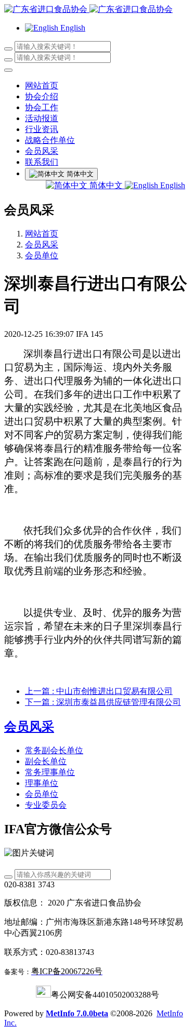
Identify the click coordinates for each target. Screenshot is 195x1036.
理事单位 (41, 783)
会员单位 (41, 255)
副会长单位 (46, 761)
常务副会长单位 (54, 750)
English (171, 185)
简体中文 (106, 185)
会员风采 (41, 244)
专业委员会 (46, 805)
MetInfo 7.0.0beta (77, 1013)
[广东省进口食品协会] (97, 9)
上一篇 (99, 691)
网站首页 (41, 85)
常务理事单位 (50, 772)
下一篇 (103, 702)
